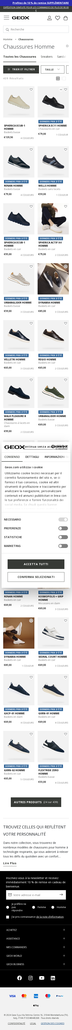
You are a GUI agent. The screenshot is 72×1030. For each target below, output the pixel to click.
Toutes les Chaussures (19, 56)
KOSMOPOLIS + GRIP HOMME (50, 598)
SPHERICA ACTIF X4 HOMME (49, 244)
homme (7, 39)
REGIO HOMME (47, 359)
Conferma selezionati (36, 577)
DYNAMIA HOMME (49, 302)
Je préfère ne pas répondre (19, 907)
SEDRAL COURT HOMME (52, 656)
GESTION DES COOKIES (52, 1023)
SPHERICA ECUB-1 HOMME (14, 127)
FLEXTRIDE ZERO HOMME (48, 772)
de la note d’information (50, 916)
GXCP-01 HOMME (14, 713)
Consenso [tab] (12, 457)
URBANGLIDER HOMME (18, 302)
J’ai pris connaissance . (38, 916)
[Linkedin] (53, 978)
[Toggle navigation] (6, 18)
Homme (61, 907)
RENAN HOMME (13, 185)
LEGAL (33, 1023)
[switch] (63, 528)
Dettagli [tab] (32, 457)
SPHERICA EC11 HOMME (52, 125)
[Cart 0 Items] (65, 19)
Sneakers (47, 56)
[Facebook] (19, 978)
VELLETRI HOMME (14, 359)
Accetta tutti (36, 564)
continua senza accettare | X (45, 446)
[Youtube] (41, 978)
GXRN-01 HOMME (48, 713)
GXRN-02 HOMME (14, 770)
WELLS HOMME (47, 185)
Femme (42, 907)
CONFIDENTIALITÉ (16, 1023)
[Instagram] (30, 978)
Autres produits (36, 802)
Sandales (63, 56)
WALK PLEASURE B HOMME (15, 417)
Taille (49, 69)
